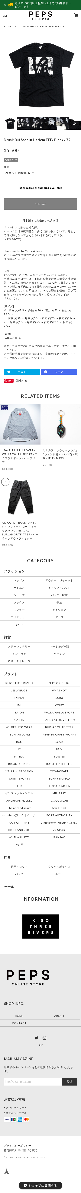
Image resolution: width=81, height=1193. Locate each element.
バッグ (19, 873)
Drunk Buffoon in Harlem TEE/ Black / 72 (43, 26)
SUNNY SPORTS (19, 778)
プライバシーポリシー (18, 1145)
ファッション (14, 571)
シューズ (19, 595)
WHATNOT (59, 690)
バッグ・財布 (59, 595)
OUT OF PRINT (19, 822)
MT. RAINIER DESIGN (19, 771)
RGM (19, 741)
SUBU (59, 697)
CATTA (19, 719)
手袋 (59, 602)
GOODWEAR (59, 800)
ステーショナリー (19, 646)
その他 (19, 844)
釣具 (7, 857)
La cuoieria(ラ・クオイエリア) (19, 815)
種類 (6, 166)
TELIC (19, 785)
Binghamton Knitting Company (60, 822)
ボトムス (19, 587)
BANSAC (59, 837)
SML (19, 705)
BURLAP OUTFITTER (59, 727)
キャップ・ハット (59, 587)
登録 (69, 1081)
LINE (40, 1045)
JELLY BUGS (19, 690)
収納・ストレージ (19, 660)
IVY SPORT (59, 829)
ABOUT (59, 1015)
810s (59, 749)
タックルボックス (59, 866)
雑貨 (7, 637)
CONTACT (19, 1023)
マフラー (19, 609)
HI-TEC (19, 756)
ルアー (59, 873)
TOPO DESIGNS (59, 785)
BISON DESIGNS (19, 763)
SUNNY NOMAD (59, 778)
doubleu (59, 756)
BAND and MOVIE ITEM (59, 719)
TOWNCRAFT (59, 771)
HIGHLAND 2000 (19, 829)
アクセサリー (19, 617)
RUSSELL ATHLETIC (59, 763)
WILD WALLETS (19, 837)
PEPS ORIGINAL (59, 682)
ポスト (22, 371)
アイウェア (59, 609)
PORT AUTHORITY (59, 815)
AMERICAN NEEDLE (19, 800)
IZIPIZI (19, 697)
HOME (7, 26)
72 (19, 749)
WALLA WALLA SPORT (59, 712)
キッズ (19, 624)
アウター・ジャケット (59, 580)
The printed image (19, 807)
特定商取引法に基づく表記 (20, 1150)
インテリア (19, 653)
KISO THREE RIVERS (19, 682)
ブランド (11, 674)
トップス (19, 580)
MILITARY (59, 793)
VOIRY (59, 705)
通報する (21, 380)
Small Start (59, 807)
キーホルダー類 (59, 646)
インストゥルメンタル (19, 793)
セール (9, 887)
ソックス (19, 602)
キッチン (59, 653)
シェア (59, 371)
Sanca (59, 741)
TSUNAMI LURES (19, 734)
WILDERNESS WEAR (19, 727)
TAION (19, 712)
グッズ (59, 617)
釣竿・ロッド (19, 866)
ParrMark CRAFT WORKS (59, 734)
